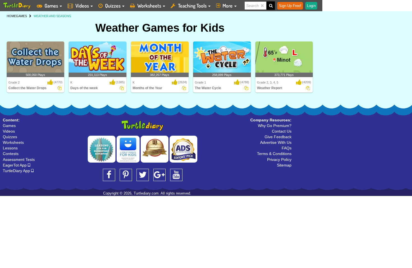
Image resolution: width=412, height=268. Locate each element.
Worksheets (149, 6)
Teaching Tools (192, 6)
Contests (10, 153)
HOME (11, 16)
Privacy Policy (279, 159)
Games (51, 6)
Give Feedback (278, 137)
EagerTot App (15, 165)
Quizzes (113, 6)
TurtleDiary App (17, 170)
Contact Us (281, 131)
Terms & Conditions (274, 153)
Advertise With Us (275, 142)
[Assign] (59, 88)
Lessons (10, 148)
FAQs (286, 148)
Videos (82, 6)
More (227, 6)
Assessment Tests (19, 159)
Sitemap (284, 165)
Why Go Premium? (274, 125)
